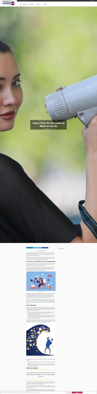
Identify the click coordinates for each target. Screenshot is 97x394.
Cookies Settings (69, 392)
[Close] (96, 392)
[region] (48, 392)
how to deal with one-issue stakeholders (43, 253)
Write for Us (31, 4)
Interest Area (25, 4)
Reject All (74, 392)
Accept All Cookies (80, 392)
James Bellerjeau (46, 128)
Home (20, 4)
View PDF (51, 247)
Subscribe (45, 4)
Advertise (38, 4)
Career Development (43, 120)
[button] (29, 247)
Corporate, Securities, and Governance (52, 120)
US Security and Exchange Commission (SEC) (34, 301)
